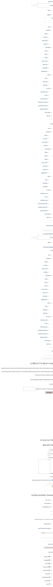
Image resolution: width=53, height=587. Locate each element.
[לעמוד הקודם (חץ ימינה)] (51, 541)
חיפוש (51, 5)
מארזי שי (48, 88)
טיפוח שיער (47, 47)
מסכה (46, 51)
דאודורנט (45, 37)
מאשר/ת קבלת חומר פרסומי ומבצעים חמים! (41, 480)
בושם (46, 78)
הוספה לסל (49, 392)
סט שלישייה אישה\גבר (42, 102)
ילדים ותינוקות (44, 71)
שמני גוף (45, 44)
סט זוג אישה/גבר (43, 98)
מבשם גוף (45, 85)
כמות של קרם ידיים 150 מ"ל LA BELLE (44, 389)
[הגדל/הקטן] (42, 537)
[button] (26, 124)
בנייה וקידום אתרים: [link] (49, 532)
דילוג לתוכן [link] (50, 1)
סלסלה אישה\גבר (43, 109)
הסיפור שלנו (47, 112)
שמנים (46, 57)
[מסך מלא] (45, 537)
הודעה (51, 473)
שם (52, 450)
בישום (49, 75)
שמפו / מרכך (44, 61)
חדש (49, 27)
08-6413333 (49, 226)
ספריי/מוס (45, 64)
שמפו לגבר (45, 68)
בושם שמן (45, 81)
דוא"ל (51, 454)
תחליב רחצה (44, 40)
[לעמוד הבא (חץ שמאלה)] (48, 541)
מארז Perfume (44, 92)
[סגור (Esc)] (51, 537)
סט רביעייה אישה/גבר (42, 105)
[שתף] (48, 537)
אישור (51, 476)
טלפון (51, 457)
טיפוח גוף (48, 30)
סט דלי (46, 95)
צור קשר (48, 116)
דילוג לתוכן (50, 544)
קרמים (46, 33)
